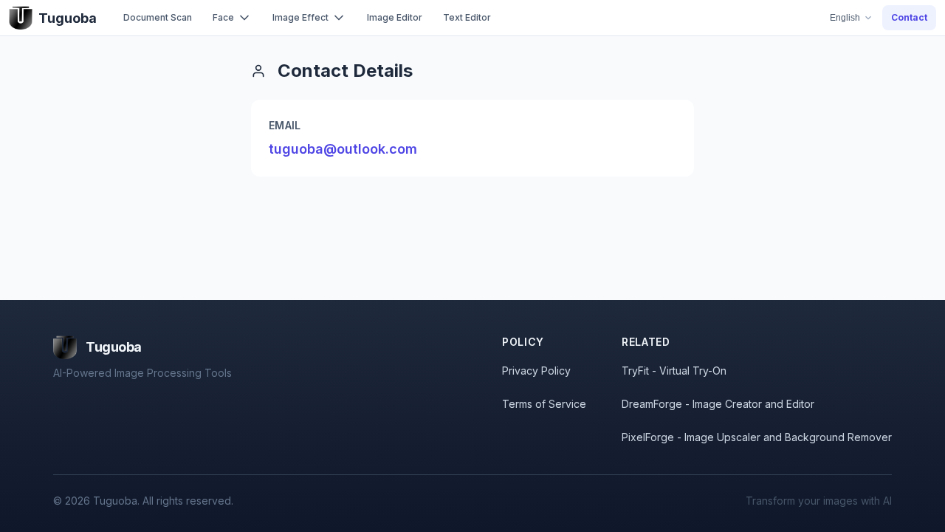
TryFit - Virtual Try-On (674, 370)
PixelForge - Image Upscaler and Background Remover (757, 437)
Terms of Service (544, 404)
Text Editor (467, 17)
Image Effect (300, 17)
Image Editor (394, 17)
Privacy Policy (536, 370)
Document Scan (157, 17)
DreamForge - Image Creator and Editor (718, 404)
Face (223, 17)
